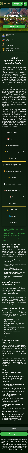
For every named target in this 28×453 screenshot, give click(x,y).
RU (25, 3)
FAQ (5, 240)
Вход (14, 428)
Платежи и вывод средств (12, 238)
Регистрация (17, 3)
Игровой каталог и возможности (14, 233)
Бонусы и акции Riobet (11, 235)
